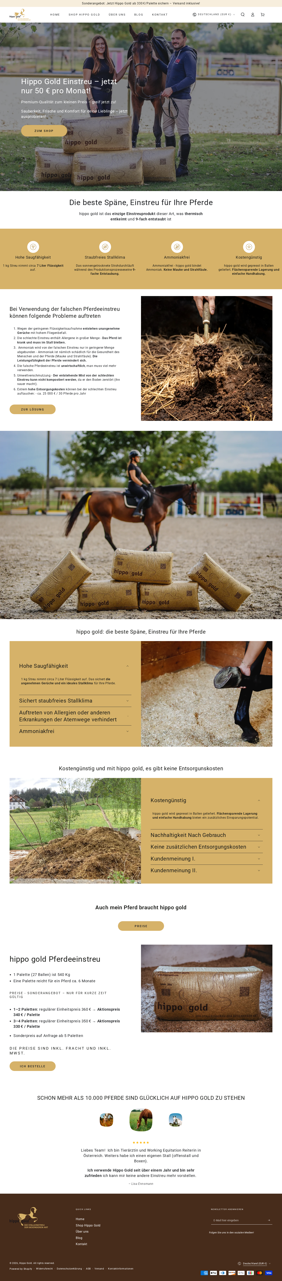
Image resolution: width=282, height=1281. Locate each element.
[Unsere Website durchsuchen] (243, 14)
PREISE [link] (141, 926)
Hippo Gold (25, 1263)
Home (80, 1219)
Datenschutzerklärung (69, 1268)
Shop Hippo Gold (88, 1225)
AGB (88, 1268)
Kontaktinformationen (120, 1268)
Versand (99, 1268)
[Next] (201, 1120)
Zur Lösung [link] (32, 409)
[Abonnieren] (270, 1220)
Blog (79, 1238)
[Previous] (80, 1120)
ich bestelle (32, 1066)
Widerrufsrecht (44, 1268)
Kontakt (81, 1244)
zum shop (44, 131)
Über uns (82, 1231)
